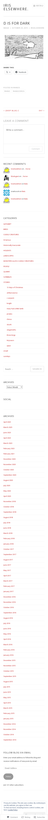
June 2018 (7, 528)
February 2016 (8, 650)
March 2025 (7, 427)
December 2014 (9, 724)
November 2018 (9, 501)
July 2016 (6, 623)
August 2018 (8, 517)
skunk (9, 324)
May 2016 (7, 634)
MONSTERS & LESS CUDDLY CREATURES (18, 261)
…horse (27, 169)
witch (9, 346)
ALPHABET (7, 224)
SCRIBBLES (7, 277)
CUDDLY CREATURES (11, 234)
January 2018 (8, 544)
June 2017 (7, 565)
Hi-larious (7, 240)
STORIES (6, 282)
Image (6, 28)
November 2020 (9, 464)
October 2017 (8, 549)
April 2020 (7, 496)
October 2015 (8, 671)
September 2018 (9, 512)
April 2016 (7, 639)
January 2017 (8, 591)
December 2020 (9, 459)
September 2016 (9, 612)
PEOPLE (6, 266)
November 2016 (9, 602)
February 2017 (8, 586)
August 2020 (8, 480)
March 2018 (7, 533)
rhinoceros (19, 91)
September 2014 (9, 740)
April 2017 (7, 575)
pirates (9, 314)
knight (9, 303)
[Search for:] (16, 369)
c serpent (10, 298)
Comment (36, 149)
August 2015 (8, 681)
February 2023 (8, 448)
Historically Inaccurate (11, 245)
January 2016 (8, 655)
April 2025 (7, 422)
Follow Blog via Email (17, 752)
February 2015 (8, 713)
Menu (40, 5)
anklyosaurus (12, 293)
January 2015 (8, 718)
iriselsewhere (37, 28)
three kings (11, 335)
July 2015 (6, 687)
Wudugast (15, 176)
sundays (6, 356)
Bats (26, 184)
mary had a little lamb (15, 308)
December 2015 (9, 660)
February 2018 (8, 538)
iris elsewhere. (16, 7)
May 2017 (7, 570)
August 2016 (8, 618)
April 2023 (7, 438)
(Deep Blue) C (11, 110)
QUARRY (6, 272)
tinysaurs (10, 340)
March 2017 (7, 581)
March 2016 (7, 644)
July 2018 (6, 522)
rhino (7, 91)
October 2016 (8, 607)
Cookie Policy (13, 810)
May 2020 (7, 491)
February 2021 (8, 454)
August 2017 (8, 559)
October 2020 (8, 469)
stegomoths (11, 330)
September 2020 (9, 475)
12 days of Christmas (15, 287)
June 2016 (7, 628)
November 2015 (9, 665)
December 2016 (9, 597)
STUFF (5, 351)
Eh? (42, 110)
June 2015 (7, 692)
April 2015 (7, 703)
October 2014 (8, 734)
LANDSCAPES (8, 256)
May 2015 (7, 697)
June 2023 (7, 432)
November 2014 (9, 729)
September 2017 (9, 554)
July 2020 (6, 485)
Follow (8, 776)
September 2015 (9, 676)
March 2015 (7, 708)
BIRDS (5, 229)
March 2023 (7, 443)
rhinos (16, 87)
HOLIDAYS (7, 250)
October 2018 (8, 507)
